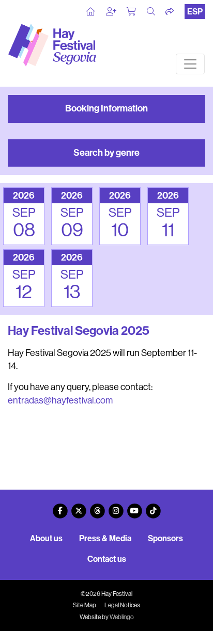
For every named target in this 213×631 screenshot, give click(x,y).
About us (46, 538)
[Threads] (97, 506)
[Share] (170, 12)
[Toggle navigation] (190, 64)
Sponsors (165, 538)
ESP (195, 12)
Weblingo (122, 617)
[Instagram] (115, 506)
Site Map (84, 605)
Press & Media (105, 538)
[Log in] (111, 12)
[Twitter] (78, 506)
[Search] (151, 12)
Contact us (106, 559)
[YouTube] (134, 506)
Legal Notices (122, 605)
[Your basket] (132, 12)
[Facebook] (60, 506)
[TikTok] (153, 506)
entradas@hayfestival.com (60, 400)
